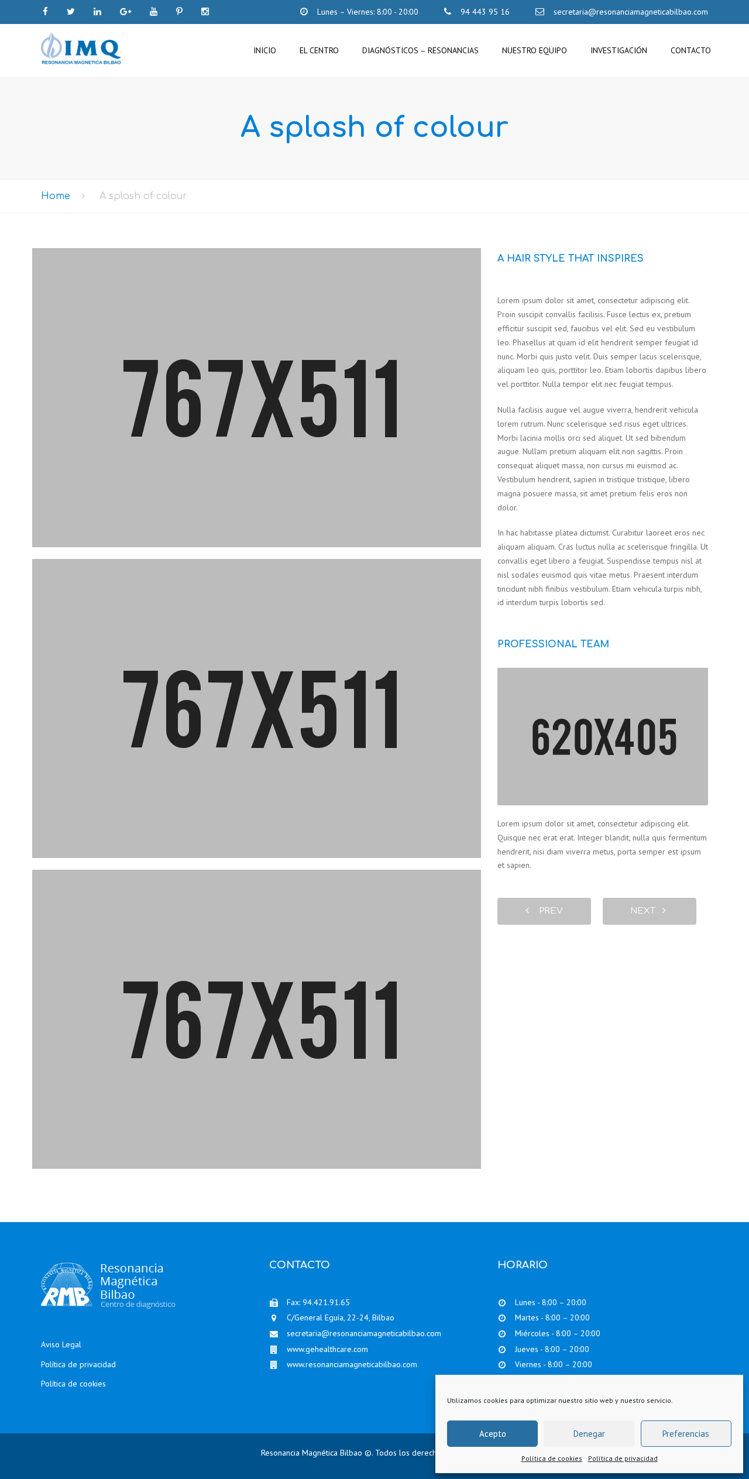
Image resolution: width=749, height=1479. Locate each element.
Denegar (589, 1433)
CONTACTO (691, 50)
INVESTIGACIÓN (618, 50)
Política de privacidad (623, 1458)
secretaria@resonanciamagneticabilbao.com (364, 1333)
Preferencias (685, 1433)
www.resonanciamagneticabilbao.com (352, 1364)
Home (55, 196)
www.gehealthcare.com (327, 1349)
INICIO (264, 50)
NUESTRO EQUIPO (534, 50)
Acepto (492, 1433)
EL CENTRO (319, 50)
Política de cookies (551, 1458)
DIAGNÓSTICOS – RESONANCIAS (420, 50)
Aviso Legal (61, 1344)
